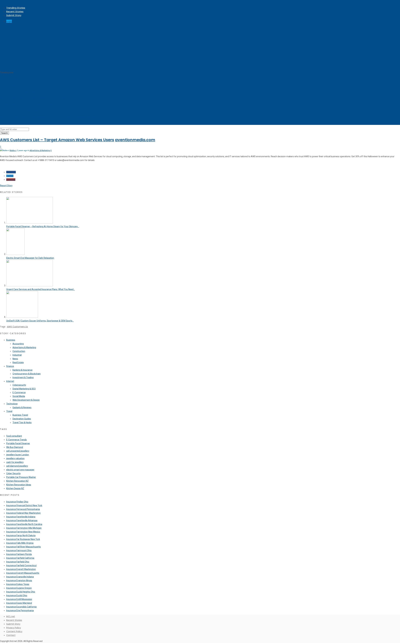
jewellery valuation (15, 458)
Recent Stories (14, 11)
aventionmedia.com (135, 140)
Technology (12, 403)
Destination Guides (21, 418)
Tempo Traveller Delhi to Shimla (19, 110)
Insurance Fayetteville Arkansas (22, 520)
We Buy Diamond (14, 447)
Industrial (17, 355)
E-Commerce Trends (16, 439)
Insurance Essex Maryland (19, 603)
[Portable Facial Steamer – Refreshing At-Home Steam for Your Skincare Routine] (29, 222)
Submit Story (13, 15)
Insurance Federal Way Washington (23, 513)
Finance (10, 366)
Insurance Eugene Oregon (19, 588)
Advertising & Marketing (40, 150)
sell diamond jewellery (17, 466)
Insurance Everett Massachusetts (22, 573)
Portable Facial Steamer (18, 443)
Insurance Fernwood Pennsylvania (23, 509)
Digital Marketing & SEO (24, 388)
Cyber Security (13, 473)
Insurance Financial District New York (24, 505)
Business (10, 340)
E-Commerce (19, 392)
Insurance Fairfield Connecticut (21, 565)
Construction (18, 351)
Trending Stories (15, 7)
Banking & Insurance (22, 370)
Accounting (18, 343)
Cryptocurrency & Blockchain (26, 373)
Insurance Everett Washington (21, 569)
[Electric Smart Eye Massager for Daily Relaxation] (15, 254)
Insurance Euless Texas (17, 584)
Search (4, 133)
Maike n (13, 150)
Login (9, 21)
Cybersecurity (19, 385)
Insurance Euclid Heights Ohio (20, 591)
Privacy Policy (13, 627)
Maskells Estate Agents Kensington (21, 91)
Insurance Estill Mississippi (19, 599)
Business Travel (20, 415)
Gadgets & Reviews (21, 407)
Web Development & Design (26, 400)
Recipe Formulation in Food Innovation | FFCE (27, 85)
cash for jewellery (15, 462)
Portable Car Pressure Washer (21, 477)
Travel (9, 411)
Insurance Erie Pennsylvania (20, 610)
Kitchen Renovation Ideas (18, 484)
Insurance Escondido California (21, 606)
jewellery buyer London (17, 454)
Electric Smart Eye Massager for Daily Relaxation (29, 122)
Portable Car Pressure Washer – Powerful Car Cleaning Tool (36, 97)
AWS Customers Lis (17, 326)
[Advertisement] (200, 47)
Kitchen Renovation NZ (17, 481)
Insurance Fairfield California (20, 558)
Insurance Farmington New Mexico (23, 531)
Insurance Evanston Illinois (19, 580)
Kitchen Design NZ (15, 488)
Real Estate (18, 362)
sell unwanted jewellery (17, 451)
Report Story (6, 185)
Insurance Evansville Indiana (20, 576)
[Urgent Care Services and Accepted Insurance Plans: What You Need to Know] (29, 285)
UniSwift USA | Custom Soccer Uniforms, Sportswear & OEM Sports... (40, 320)
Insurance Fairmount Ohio (19, 550)
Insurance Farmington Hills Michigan (24, 528)
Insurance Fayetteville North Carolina (24, 524)
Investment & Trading (23, 377)
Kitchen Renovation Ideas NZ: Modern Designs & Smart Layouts (38, 104)
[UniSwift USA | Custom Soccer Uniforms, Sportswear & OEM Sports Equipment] (22, 317)
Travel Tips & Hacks (22, 422)
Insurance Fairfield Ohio (17, 561)
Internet (10, 381)
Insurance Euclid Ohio (16, 595)
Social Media (18, 396)
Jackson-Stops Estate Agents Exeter (22, 78)
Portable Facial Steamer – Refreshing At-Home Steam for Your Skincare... (42, 226)
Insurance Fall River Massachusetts (23, 546)
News (15, 358)
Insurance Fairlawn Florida (19, 554)
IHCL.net (10, 616)
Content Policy (14, 631)
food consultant (14, 436)
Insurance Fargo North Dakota (20, 535)
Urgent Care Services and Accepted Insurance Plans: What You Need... (40, 289)
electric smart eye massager (20, 469)
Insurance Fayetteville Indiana (20, 516)
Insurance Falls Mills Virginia (19, 543)
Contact (10, 635)
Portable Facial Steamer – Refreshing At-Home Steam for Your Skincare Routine (48, 116)
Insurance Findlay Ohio (17, 501)
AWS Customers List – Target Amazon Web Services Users (57, 140)
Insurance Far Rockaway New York (23, 539)
